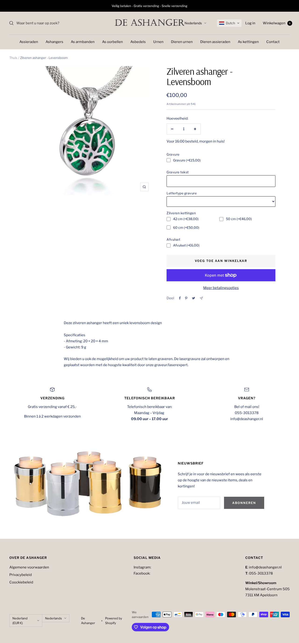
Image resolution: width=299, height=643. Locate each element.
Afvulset (173, 239)
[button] (229, 23)
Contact (273, 42)
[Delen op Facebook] (180, 298)
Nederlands (193, 23)
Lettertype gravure (182, 193)
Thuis (13, 58)
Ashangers (54, 42)
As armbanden (83, 42)
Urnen (158, 42)
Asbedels (138, 42)
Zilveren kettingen (181, 213)
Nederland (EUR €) (20, 620)
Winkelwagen (277, 23)
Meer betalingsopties (221, 288)
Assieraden (28, 42)
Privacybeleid (20, 575)
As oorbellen (112, 42)
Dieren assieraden (215, 42)
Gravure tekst (178, 172)
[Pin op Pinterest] (186, 298)
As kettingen (248, 42)
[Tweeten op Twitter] (194, 298)
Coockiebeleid (21, 582)
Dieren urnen (182, 42)
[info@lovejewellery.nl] (201, 298)
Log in (250, 23)
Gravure (173, 154)
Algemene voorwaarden (29, 567)
